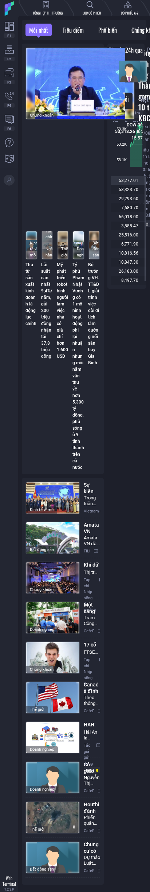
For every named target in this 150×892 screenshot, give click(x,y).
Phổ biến (107, 30)
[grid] (62, 681)
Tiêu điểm (73, 30)
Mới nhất (38, 30)
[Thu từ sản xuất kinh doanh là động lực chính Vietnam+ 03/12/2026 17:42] (127, 72)
